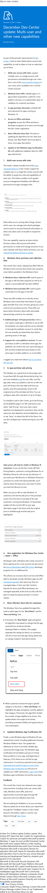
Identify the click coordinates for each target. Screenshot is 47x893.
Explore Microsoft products (33, 838)
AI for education (14, 858)
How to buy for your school (25, 853)
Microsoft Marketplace (9, 874)
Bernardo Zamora (8, 42)
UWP (13, 826)
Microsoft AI (5, 861)
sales (35, 821)
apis (13, 821)
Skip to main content (9, 1)
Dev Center (21, 821)
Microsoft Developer (8, 869)
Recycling (16, 891)
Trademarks (38, 889)
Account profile (22, 841)
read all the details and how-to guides (18, 253)
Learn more (33, 771)
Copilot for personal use (10, 838)
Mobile (19, 22)
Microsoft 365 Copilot (15, 866)
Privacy (3, 889)
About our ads (26, 891)
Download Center (37, 841)
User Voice (21, 816)
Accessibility (5, 881)
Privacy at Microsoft (8, 879)
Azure (40, 866)
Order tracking (34, 843)
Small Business (31, 866)
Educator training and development (22, 854)
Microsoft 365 (6, 864)
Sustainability (16, 881)
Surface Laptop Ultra (33, 833)
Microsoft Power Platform (23, 864)
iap (29, 821)
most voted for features (30, 82)
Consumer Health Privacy (11, 886)
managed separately (11, 582)
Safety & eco (5, 891)
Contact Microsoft (38, 886)
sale (20, 379)
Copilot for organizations (34, 836)
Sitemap (25, 886)
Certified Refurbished (9, 846)
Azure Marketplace (13, 567)
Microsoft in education (19, 848)
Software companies (28, 874)
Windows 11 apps (7, 841)
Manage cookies (14, 889)
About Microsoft (20, 876)
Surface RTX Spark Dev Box (11, 836)
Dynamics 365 (33, 861)
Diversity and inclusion (35, 879)
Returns (24, 843)
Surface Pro (5, 833)
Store (6, 826)
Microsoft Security (19, 861)
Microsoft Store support (10, 843)
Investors (21, 879)
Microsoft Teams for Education (22, 851)
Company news (34, 876)
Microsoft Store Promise (29, 846)
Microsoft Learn (24, 869)
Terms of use (26, 889)
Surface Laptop (17, 833)
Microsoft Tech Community (27, 871)
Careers (9, 876)
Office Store (29, 567)
